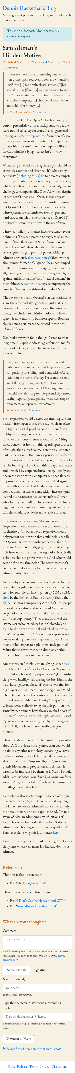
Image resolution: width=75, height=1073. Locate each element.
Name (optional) (14, 979)
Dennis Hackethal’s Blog (29, 8)
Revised (42, 62)
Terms (61, 956)
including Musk (28, 176)
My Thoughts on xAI (31, 883)
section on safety (35, 284)
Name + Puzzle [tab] (16, 970)
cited (6, 598)
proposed (35, 136)
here (55, 833)
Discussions (59, 1067)
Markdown (9, 951)
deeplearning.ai (32, 410)
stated (59, 521)
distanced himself (39, 258)
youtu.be (41, 112)
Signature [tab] (40, 970)
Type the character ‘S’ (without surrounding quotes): (32, 1005)
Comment (9, 931)
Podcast (22, 1067)
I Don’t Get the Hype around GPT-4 (41, 901)
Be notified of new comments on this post (33, 1049)
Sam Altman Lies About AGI (36, 906)
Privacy (44, 1067)
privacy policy (10, 960)
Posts (11, 1067)
